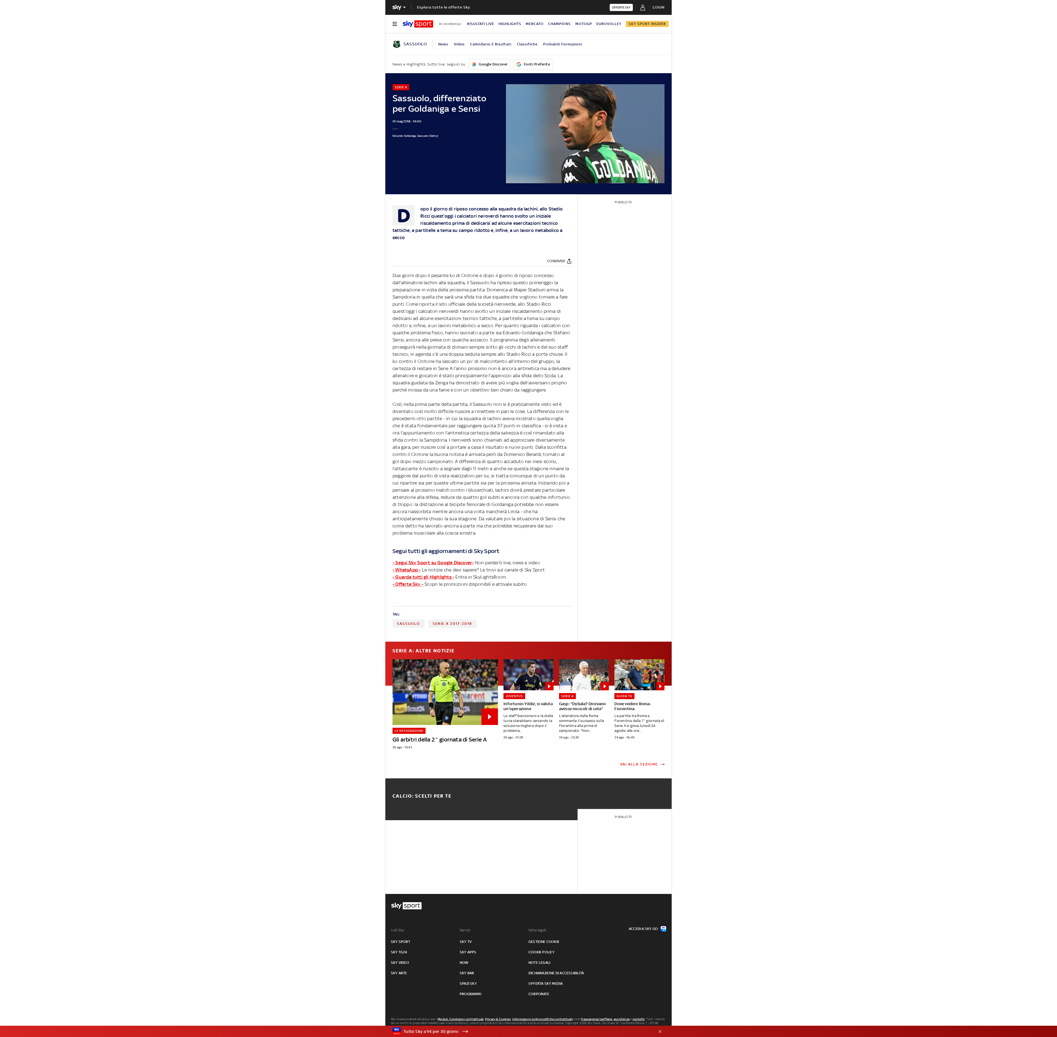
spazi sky (468, 983)
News (443, 44)
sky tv (466, 942)
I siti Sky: (398, 930)
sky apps (468, 952)
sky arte (399, 973)
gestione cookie (543, 942)
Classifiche (527, 44)
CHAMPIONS (559, 24)
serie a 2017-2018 (452, 624)
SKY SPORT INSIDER (647, 24)
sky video (400, 963)
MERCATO (535, 24)
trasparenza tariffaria (596, 1019)
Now (464, 963)
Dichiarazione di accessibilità (556, 973)
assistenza (622, 1019)
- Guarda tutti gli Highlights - (423, 577)
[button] (520, 1031)
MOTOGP (583, 24)
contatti (639, 1019)
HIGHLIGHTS (509, 24)
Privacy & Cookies (498, 1019)
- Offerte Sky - (408, 584)
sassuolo (408, 624)
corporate (538, 994)
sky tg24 (399, 952)
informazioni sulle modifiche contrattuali (542, 1019)
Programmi (470, 994)
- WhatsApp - (407, 570)
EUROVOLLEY (609, 24)
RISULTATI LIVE (480, 24)
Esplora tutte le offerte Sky (443, 7)
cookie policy (541, 952)
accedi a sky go (643, 929)
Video (459, 44)
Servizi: (465, 930)
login (658, 7)
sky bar (467, 973)
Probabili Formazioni (562, 44)
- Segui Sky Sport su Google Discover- (433, 562)
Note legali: (537, 930)
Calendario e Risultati (490, 44)
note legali (539, 963)
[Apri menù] (395, 24)
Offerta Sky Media (545, 983)
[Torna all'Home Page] (418, 24)
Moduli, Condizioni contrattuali (461, 1019)
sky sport (400, 942)
